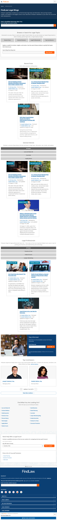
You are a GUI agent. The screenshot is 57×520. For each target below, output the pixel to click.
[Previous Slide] (21, 389)
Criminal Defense (5, 410)
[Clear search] (42, 446)
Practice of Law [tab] (28, 251)
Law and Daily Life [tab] (28, 151)
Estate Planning (34, 410)
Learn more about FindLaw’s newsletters (35, 351)
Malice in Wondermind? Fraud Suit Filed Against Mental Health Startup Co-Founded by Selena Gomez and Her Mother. (28, 216)
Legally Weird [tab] (28, 158)
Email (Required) (32, 344)
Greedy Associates (34, 418)
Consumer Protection (35, 423)
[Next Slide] (36, 389)
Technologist (4, 420)
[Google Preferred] (21, 492)
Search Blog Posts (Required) (9, 50)
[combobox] (23, 446)
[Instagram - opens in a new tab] (13, 492)
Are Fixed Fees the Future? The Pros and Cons (16, 274)
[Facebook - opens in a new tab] (2, 492)
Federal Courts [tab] (28, 254)
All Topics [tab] (28, 148)
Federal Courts (5, 426)
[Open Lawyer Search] (28, 25)
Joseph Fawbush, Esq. (36, 87)
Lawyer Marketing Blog (35, 415)
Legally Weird (5, 423)
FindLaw (2, 6)
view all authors (34, 364)
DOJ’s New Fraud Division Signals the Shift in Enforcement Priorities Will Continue (27, 119)
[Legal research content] (55, 507)
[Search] (55, 2)
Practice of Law (5, 415)
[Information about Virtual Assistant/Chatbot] (9, 515)
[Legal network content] (55, 510)
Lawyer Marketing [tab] (28, 258)
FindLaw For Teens (34, 420)
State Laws (5, 459)
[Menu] (1, 2)
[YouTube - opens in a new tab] (6, 492)
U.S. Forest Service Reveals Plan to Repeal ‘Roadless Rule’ (40, 82)
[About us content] (55, 496)
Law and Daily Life (6, 408)
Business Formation (7, 457)
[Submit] (38, 485)
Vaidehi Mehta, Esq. (13, 88)
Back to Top (29, 466)
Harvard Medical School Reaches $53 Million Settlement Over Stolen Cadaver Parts (17, 83)
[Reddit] (17, 492)
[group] (28, 378)
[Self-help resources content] (55, 503)
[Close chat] (55, 514)
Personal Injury (5, 418)
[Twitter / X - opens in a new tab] (10, 492)
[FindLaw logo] (6, 2)
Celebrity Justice (5, 413)
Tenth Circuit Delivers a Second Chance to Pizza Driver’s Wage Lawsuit (39, 275)
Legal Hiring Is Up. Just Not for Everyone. (28, 312)
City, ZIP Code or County (8, 443)
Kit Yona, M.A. (13, 87)
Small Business (33, 408)
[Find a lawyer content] (55, 500)
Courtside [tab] (28, 155)
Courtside (32, 413)
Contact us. (49, 478)
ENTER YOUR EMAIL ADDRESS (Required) (8, 482)
